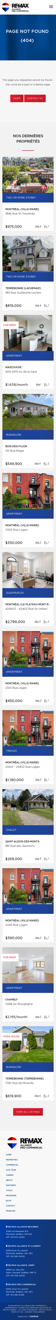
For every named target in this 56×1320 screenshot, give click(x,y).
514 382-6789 (17, 1295)
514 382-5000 (17, 1256)
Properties (12, 1160)
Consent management (35, 1312)
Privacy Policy (45, 1310)
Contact (10, 1206)
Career (9, 1175)
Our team (11, 1170)
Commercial (12, 1165)
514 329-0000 (17, 1276)
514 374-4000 (17, 1237)
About (9, 1180)
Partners (11, 1185)
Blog (8, 1201)
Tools (9, 1190)
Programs (11, 1195)
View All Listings (28, 1112)
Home (16, 99)
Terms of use (17, 1312)
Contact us (35, 99)
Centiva (33, 1316)
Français (10, 1211)
